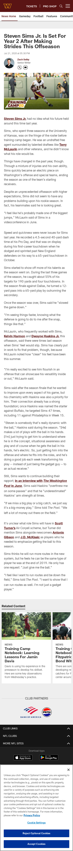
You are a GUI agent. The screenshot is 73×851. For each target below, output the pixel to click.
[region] (36, 807)
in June (16, 485)
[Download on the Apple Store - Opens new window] (23, 758)
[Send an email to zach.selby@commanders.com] (25, 67)
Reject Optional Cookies (37, 833)
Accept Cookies (37, 843)
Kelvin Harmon (14, 336)
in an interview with (29, 480)
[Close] (68, 770)
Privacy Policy (32, 815)
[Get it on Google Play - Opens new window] (48, 759)
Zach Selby (23, 59)
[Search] (61, 6)
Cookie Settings (36, 822)
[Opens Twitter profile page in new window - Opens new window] (19, 67)
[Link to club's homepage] (7, 4)
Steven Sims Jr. (15, 118)
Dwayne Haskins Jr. (45, 336)
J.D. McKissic (30, 537)
